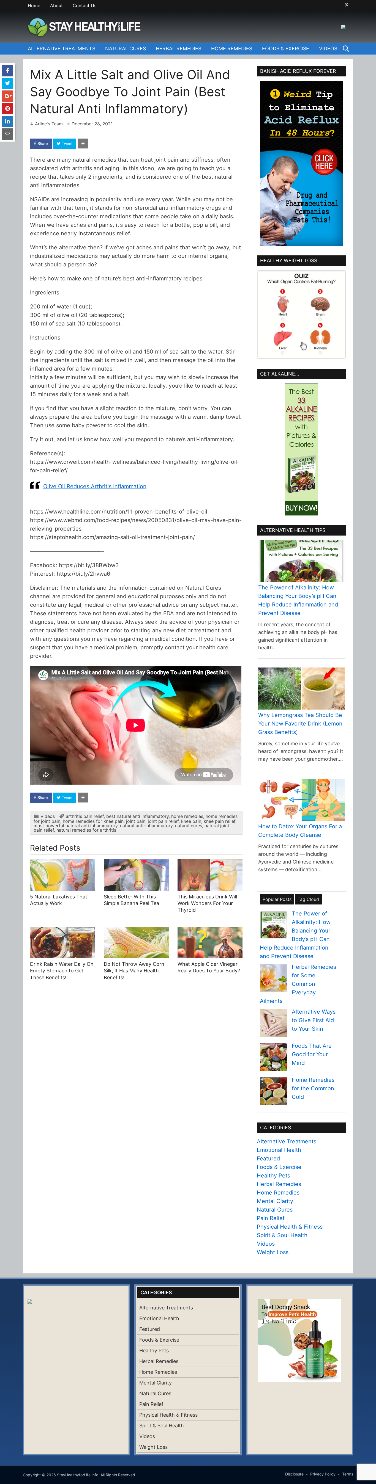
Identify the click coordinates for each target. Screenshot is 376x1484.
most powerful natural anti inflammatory (76, 825)
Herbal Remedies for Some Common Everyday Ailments (298, 984)
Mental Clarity (275, 1201)
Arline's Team (49, 123)
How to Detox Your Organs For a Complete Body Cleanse (300, 830)
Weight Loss (272, 1252)
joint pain (135, 821)
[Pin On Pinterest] (7, 108)
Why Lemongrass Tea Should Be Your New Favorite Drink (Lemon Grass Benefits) (300, 723)
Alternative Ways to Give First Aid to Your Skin (314, 1020)
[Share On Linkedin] (7, 121)
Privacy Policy (323, 1474)
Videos (328, 48)
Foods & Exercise (285, 48)
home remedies (187, 816)
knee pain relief (219, 821)
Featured (268, 1158)
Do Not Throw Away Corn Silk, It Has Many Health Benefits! (134, 970)
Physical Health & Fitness (290, 1226)
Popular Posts (277, 899)
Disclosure (294, 1474)
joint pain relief (163, 821)
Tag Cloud (308, 899)
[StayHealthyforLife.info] (86, 26)
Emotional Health (279, 1150)
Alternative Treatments (61, 48)
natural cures (188, 825)
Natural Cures (125, 48)
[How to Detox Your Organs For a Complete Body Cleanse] (301, 800)
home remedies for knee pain (93, 821)
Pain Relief (271, 1218)
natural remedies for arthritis (86, 830)
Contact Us (84, 5)
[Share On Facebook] (7, 70)
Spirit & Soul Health (282, 1235)
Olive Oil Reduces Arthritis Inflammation (94, 486)
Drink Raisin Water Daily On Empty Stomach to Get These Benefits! (62, 970)
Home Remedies (231, 48)
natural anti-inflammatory (146, 825)
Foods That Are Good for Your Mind (312, 1054)
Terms (347, 1474)
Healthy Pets (273, 1175)
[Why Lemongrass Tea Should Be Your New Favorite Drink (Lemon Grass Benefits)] (301, 688)
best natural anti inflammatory (137, 816)
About (56, 5)
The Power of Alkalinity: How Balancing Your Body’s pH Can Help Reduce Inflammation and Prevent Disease (298, 600)
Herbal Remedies (178, 48)
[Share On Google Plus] (7, 96)
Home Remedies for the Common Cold (313, 1088)
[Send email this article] (7, 134)
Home (34, 5)
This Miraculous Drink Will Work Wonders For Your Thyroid (207, 903)
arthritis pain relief (85, 816)
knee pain (191, 821)
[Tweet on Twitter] (7, 83)
